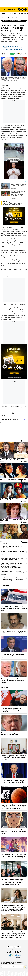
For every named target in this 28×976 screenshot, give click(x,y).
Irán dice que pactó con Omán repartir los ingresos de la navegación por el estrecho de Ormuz (13, 757)
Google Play (18, 946)
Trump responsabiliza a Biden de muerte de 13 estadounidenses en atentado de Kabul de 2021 (13, 680)
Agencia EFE (6, 85)
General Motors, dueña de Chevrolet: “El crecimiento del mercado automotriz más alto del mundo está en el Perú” (12, 579)
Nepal (15, 13)
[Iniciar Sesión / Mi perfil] (25, 9)
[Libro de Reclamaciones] (18, 956)
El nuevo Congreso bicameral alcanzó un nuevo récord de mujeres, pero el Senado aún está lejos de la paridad (12, 573)
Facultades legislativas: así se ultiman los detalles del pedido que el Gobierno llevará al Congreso (13, 547)
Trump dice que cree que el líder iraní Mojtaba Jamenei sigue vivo (12, 733)
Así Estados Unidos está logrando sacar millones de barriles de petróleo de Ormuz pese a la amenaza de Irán (12, 553)
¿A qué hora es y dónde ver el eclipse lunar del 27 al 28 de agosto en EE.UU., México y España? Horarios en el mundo (14, 806)
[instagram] (13, 952)
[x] (10, 952)
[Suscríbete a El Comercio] (22, 9)
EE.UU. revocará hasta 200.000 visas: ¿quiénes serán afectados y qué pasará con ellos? (14, 608)
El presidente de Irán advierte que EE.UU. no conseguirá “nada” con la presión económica (13, 709)
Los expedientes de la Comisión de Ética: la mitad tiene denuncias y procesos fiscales (12, 558)
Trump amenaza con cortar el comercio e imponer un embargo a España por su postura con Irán (13, 203)
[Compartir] (25, 54)
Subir (13, 966)
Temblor (11, 13)
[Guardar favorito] (22, 54)
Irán (11, 406)
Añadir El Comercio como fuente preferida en (13, 20)
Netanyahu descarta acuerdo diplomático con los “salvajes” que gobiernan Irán (13, 781)
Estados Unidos (17, 406)
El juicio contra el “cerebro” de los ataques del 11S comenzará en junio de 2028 (14, 632)
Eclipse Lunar (20, 13)
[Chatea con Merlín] (19, 9)
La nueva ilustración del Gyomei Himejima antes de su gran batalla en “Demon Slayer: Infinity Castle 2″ (14, 831)
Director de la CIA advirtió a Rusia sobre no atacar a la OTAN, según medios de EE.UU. (13, 655)
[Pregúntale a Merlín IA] (25, 967)
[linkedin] (18, 952)
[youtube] (15, 952)
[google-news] (20, 952)
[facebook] (7, 952)
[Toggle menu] (2, 9)
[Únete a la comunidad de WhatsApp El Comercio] (12, 54)
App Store (10, 946)
